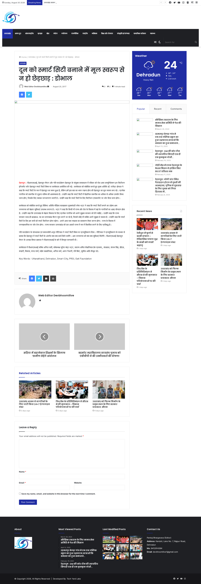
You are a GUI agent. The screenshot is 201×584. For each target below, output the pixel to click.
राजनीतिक (74, 33)
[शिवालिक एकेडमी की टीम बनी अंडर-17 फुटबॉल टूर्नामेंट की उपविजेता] (109, 539)
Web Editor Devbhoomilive (35, 86)
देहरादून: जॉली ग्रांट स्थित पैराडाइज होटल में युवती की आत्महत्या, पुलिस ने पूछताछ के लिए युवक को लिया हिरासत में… (168, 185)
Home (24, 57)
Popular (141, 108)
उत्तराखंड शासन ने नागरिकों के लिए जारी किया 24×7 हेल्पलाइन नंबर (67, 2)
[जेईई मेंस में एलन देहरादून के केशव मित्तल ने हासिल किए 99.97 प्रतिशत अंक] (145, 169)
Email (22, 483)
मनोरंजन (64, 33)
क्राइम (40, 33)
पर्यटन (55, 33)
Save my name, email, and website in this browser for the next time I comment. (58, 494)
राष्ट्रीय (85, 33)
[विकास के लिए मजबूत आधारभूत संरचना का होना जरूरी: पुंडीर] (136, 555)
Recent (157, 108)
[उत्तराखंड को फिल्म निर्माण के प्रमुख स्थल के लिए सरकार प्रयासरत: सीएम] (109, 389)
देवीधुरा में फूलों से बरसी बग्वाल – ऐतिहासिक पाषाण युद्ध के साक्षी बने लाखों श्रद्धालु (147, 239)
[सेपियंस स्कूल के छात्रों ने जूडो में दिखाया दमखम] (109, 555)
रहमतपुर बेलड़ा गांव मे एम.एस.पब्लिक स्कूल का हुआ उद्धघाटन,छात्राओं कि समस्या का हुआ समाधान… (167, 138)
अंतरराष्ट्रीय (29, 33)
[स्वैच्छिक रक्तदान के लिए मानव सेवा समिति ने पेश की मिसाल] (145, 123)
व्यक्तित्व (94, 33)
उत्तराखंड (7, 33)
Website (78, 483)
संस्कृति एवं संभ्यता (123, 33)
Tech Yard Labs (74, 579)
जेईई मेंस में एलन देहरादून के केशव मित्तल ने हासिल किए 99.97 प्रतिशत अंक (168, 168)
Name (22, 472)
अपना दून (18, 33)
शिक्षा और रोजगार (107, 33)
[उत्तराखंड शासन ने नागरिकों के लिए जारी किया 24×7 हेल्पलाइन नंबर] (35, 389)
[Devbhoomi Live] (11, 17)
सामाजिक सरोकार (140, 33)
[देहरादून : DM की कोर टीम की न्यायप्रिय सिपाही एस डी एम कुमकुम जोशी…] (145, 155)
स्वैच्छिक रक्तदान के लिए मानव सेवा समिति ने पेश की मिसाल (168, 122)
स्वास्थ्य (152, 33)
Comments (176, 108)
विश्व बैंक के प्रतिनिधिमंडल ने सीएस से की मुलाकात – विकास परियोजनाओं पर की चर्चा (72, 404)
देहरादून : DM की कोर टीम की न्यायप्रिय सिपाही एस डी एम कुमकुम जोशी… (168, 154)
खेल (47, 33)
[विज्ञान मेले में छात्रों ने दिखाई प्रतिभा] (136, 547)
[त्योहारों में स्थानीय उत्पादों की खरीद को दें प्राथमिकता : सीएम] (122, 555)
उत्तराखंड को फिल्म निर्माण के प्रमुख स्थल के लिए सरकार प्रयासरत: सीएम (106, 404)
